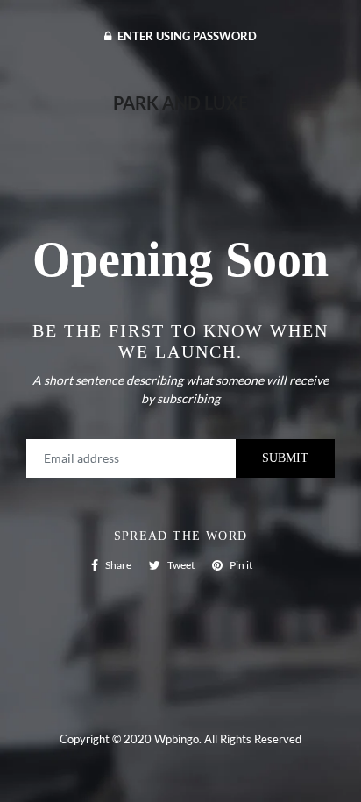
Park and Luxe (180, 102)
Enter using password (186, 36)
